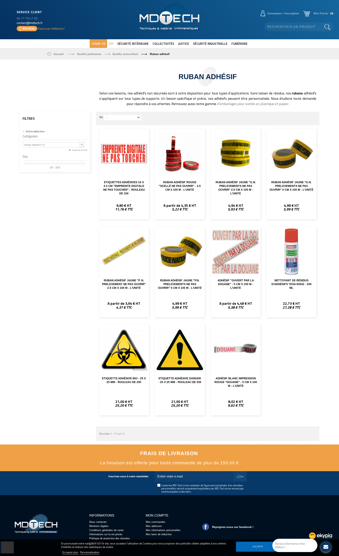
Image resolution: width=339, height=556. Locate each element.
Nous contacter (98, 521)
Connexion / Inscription (283, 13)
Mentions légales (98, 526)
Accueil (59, 54)
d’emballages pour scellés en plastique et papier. (253, 103)
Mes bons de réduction (159, 534)
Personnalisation (89, 552)
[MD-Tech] (169, 17)
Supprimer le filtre (79, 150)
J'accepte (257, 546)
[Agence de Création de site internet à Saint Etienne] (320, 536)
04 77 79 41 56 (27, 18)
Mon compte (157, 515)
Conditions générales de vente (106, 530)
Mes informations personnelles (163, 530)
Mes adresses (154, 526)
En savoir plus (70, 552)
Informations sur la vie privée (105, 534)
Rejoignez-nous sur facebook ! (232, 527)
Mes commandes (155, 521)
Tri (101, 117)
